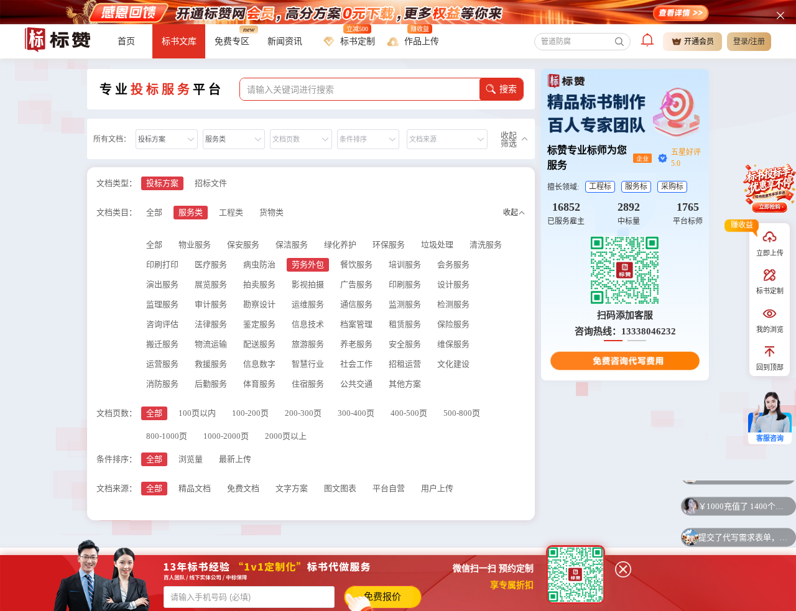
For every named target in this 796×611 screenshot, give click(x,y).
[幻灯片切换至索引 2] (636, 340)
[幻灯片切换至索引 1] (613, 340)
